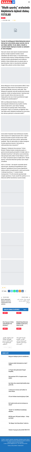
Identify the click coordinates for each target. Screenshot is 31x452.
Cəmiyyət (3, 18)
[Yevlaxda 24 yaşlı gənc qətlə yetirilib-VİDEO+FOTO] (4, 431)
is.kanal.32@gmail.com (12, 443)
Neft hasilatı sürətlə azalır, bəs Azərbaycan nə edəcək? (18, 403)
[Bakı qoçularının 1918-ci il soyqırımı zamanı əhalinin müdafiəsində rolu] (4, 378)
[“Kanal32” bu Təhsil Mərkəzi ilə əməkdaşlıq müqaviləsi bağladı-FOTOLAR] (4, 411)
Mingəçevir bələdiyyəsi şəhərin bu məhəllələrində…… (19, 356)
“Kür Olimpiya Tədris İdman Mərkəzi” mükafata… (19, 423)
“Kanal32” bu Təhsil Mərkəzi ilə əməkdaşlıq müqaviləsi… (17, 410)
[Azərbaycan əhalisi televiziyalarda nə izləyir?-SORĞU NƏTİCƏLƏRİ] (4, 364)
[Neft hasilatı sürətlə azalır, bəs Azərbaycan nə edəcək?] (4, 404)
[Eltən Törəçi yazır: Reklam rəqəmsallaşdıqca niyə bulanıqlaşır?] (9, 316)
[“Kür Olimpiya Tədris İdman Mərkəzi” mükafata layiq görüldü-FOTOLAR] (4, 424)
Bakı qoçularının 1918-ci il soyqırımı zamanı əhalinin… (18, 377)
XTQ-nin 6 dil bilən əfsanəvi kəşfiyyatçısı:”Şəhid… (19, 396)
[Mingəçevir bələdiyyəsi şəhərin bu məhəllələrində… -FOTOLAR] (4, 358)
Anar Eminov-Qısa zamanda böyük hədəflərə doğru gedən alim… (19, 383)
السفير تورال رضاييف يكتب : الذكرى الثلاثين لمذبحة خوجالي (23, 300)
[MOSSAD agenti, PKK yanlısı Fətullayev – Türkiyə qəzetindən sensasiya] (4, 418)
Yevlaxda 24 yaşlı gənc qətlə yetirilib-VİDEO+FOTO (19, 430)
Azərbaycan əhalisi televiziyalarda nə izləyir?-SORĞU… (18, 363)
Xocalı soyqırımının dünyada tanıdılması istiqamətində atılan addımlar (6, 301)
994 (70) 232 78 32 (23, 443)
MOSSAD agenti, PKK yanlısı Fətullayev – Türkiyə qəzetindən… (19, 417)
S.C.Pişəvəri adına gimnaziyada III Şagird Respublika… (17, 370)
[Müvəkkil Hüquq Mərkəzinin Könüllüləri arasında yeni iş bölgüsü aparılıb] (22, 316)
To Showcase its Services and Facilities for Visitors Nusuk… (18, 390)
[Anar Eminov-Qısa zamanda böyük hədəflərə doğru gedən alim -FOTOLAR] (4, 384)
